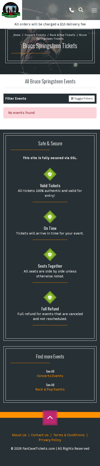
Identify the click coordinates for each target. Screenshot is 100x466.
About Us (19, 435)
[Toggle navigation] (94, 10)
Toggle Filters (83, 98)
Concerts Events (50, 376)
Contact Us (40, 435)
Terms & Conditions (69, 435)
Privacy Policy (50, 440)
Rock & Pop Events (50, 389)
